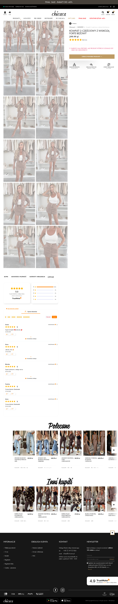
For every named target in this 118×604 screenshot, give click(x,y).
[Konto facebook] (55, 590)
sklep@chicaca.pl (69, 553)
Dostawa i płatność (38, 548)
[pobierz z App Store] (66, 601)
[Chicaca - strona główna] (59, 13)
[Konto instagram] (62, 590)
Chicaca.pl (72, 27)
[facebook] (109, 6)
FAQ (34, 556)
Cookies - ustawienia (10, 568)
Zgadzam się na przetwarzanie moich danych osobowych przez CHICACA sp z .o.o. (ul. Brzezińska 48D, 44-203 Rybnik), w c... (100, 565)
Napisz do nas (19, 6)
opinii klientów (16, 294)
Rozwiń (90, 569)
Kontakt (7, 556)
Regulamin (7, 560)
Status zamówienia (31, 6)
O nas (6, 552)
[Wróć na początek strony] (112, 533)
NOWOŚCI (80, 27)
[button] (6, 308)
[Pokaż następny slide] (115, 450)
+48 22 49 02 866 (9, 6)
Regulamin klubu (9, 564)
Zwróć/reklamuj (103, 6)
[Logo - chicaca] (21, 601)
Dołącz (112, 559)
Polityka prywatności (10, 548)
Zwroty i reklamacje (38, 552)
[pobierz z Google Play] (52, 601)
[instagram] (113, 6)
